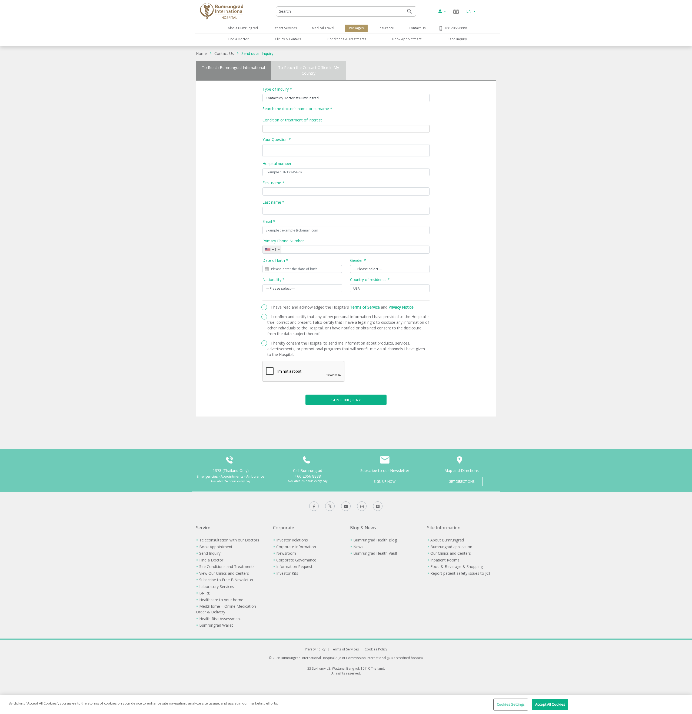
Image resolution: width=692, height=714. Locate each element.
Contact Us (417, 28)
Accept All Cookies (550, 704)
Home (201, 53)
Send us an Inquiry (257, 53)
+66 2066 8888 (455, 28)
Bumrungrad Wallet (216, 625)
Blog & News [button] (363, 528)
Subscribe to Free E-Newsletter (226, 579)
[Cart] (456, 11)
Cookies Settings (511, 704)
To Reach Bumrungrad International (233, 67)
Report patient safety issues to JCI (460, 573)
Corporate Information (296, 546)
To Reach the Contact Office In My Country (308, 70)
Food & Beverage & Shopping (456, 566)
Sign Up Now (384, 481)
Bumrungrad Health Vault (375, 553)
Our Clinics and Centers (450, 553)
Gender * (358, 260)
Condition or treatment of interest (292, 120)
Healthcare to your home (221, 599)
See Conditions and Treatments (227, 566)
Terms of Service (365, 307)
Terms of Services (345, 649)
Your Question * (276, 139)
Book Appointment (406, 39)
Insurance (386, 28)
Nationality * (273, 279)
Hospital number (276, 163)
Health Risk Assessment (220, 618)
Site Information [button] (443, 528)
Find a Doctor (238, 39)
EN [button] (469, 11)
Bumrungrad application (451, 546)
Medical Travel (323, 28)
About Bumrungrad (243, 28)
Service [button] (203, 528)
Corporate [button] (283, 528)
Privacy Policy (315, 649)
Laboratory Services (216, 586)
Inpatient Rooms (445, 560)
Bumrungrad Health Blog (375, 540)
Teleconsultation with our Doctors (229, 540)
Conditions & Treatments (346, 39)
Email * (268, 221)
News (358, 546)
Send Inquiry (457, 39)
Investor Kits (287, 573)
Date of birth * (275, 260)
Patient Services (285, 28)
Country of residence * (370, 279)
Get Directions (462, 481)
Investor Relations (292, 540)
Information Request (294, 566)
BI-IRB (205, 593)
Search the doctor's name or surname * (297, 108)
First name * (273, 182)
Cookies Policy (376, 649)
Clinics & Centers (288, 39)
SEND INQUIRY (346, 399)
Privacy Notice (401, 307)
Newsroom (286, 553)
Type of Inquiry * (277, 89)
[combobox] (272, 249)
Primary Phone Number (283, 240)
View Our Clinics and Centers (224, 573)
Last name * (273, 202)
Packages (356, 28)
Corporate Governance (296, 560)
